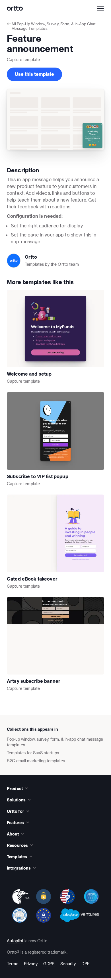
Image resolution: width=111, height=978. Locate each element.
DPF (85, 963)
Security (68, 963)
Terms (12, 963)
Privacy (31, 963)
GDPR (49, 963)
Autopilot (15, 940)
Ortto (31, 256)
